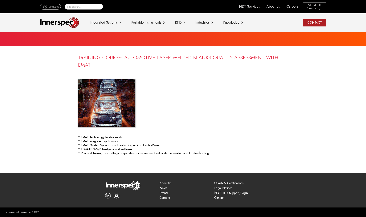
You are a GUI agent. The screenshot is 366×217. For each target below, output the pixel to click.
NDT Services (249, 6)
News (163, 188)
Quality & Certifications (229, 183)
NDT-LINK (315, 5)
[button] (50, 6)
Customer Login (314, 8)
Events (164, 193)
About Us (273, 6)
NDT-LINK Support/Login (231, 193)
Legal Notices (223, 188)
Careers (292, 6)
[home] (59, 22)
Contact (219, 198)
